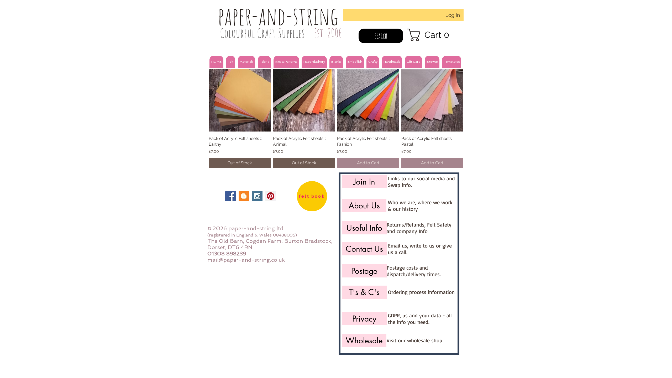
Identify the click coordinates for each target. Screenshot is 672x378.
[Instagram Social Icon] (257, 196)
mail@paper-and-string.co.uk (246, 260)
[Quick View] (240, 100)
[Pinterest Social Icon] (270, 196)
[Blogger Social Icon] (244, 196)
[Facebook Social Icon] (230, 196)
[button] (230, 62)
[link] (431, 35)
